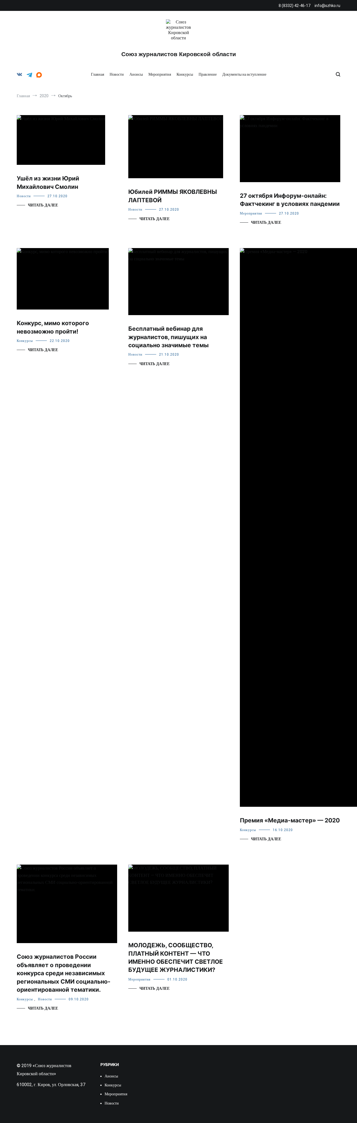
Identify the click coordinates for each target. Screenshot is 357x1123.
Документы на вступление (244, 74)
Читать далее (43, 205)
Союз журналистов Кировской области (178, 54)
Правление (208, 74)
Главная (97, 74)
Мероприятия (159, 74)
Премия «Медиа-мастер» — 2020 (290, 820)
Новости (117, 74)
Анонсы (136, 74)
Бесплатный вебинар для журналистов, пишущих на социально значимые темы (168, 337)
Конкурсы (185, 74)
